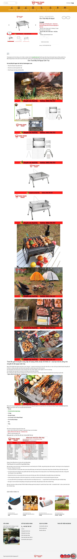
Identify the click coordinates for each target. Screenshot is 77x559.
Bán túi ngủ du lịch (43, 528)
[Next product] (64, 17)
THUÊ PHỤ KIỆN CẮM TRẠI (49, 16)
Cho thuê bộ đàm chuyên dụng (14, 411)
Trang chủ (41, 16)
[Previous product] (68, 17)
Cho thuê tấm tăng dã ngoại (59, 514)
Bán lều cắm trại (42, 530)
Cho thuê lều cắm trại (43, 526)
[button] (70, 3)
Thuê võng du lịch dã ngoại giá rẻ (12, 514)
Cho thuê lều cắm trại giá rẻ (26, 539)
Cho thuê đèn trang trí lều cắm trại (28, 514)
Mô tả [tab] (8, 54)
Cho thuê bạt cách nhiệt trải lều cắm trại (45, 514)
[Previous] (9, 25)
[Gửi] (16, 3)
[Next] (35, 25)
